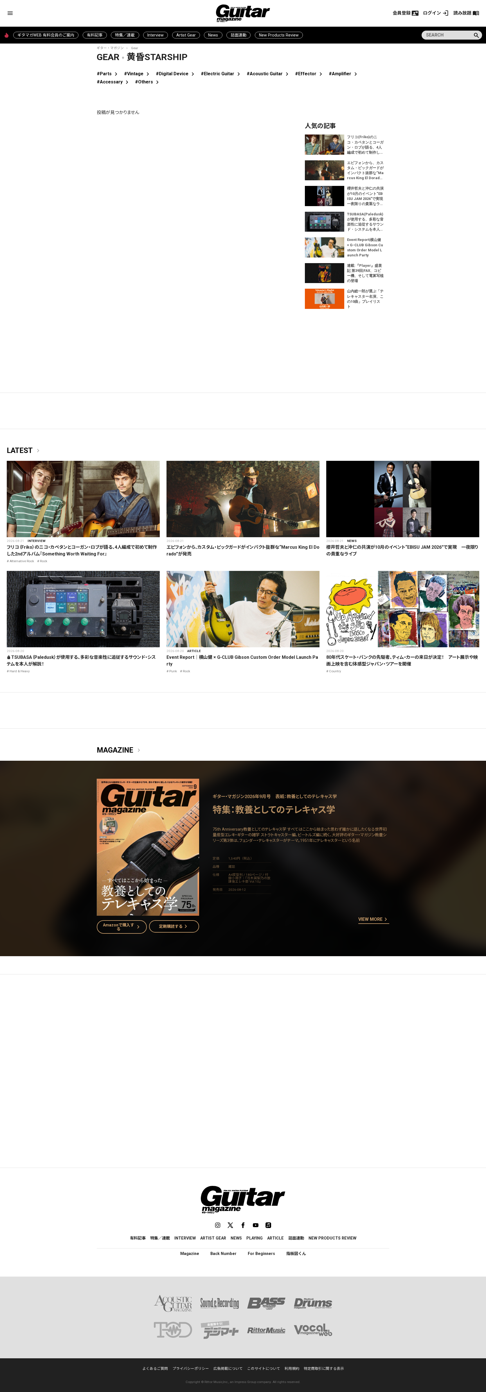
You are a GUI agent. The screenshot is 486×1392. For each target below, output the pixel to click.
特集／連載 (125, 35)
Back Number (223, 1253)
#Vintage (137, 73)
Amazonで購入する (122, 927)
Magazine (119, 750)
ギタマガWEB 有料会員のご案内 (45, 35)
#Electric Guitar (221, 73)
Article (194, 651)
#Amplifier (344, 73)
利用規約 (292, 1368)
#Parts (108, 73)
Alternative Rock (22, 561)
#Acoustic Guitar (269, 73)
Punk (173, 671)
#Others (148, 82)
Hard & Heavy (20, 671)
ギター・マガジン (110, 48)
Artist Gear (186, 35)
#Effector (309, 73)
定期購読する (174, 926)
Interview (155, 35)
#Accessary (113, 82)
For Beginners (261, 1253)
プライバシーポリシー (190, 1368)
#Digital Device (176, 73)
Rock (43, 561)
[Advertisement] (243, 1031)
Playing (254, 1238)
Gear (134, 48)
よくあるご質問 (155, 1368)
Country (335, 671)
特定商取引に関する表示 (324, 1368)
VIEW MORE (373, 919)
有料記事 (95, 35)
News (213, 35)
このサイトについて (263, 1368)
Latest (24, 450)
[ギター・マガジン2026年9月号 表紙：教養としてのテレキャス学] (148, 912)
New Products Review (279, 35)
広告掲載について (228, 1368)
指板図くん (296, 1253)
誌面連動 (238, 35)
